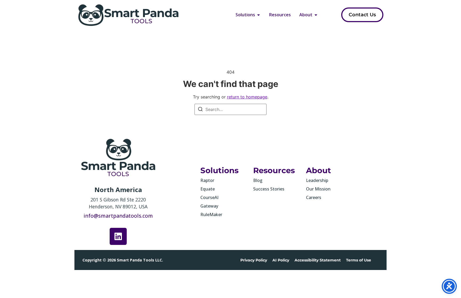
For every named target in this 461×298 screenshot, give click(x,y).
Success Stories (268, 189)
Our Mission (318, 189)
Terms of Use (358, 260)
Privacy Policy (253, 260)
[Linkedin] (118, 236)
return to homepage (247, 97)
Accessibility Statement (318, 260)
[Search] (200, 110)
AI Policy (280, 260)
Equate (207, 189)
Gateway (209, 206)
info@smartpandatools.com (118, 215)
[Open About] (316, 15)
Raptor (207, 180)
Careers (313, 197)
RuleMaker (211, 214)
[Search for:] (230, 109)
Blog (258, 180)
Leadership (317, 180)
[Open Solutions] (258, 15)
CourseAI (209, 197)
